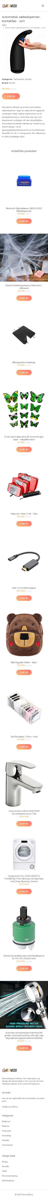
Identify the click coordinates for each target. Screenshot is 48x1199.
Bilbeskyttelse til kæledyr (24, 362)
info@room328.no (10, 1107)
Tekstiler (5, 1140)
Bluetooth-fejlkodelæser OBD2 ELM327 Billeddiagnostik (24, 209)
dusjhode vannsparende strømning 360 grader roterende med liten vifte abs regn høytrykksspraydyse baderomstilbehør (24, 1035)
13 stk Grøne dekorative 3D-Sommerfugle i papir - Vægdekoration (24, 438)
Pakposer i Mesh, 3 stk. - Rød (24, 513)
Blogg (4, 1161)
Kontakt (5, 1166)
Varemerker (18, 79)
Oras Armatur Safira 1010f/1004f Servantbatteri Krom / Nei (24, 812)
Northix (28, 79)
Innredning (6, 1135)
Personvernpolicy (10, 1176)
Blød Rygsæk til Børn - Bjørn (24, 662)
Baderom (6, 1121)
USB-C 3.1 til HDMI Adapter (24, 588)
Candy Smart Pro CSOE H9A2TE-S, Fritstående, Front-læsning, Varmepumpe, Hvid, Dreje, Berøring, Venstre (24, 879)
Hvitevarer (6, 1131)
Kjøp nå (11, 96)
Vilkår (4, 1171)
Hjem (4, 25)
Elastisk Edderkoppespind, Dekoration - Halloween (24, 286)
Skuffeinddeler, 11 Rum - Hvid (24, 736)
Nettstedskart (8, 1180)
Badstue (5, 1126)
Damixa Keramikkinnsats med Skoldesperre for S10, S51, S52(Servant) (24, 957)
